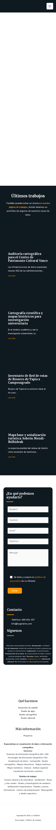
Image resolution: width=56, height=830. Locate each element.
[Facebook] (11, 638)
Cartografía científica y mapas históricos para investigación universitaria (25, 318)
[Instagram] (28, 638)
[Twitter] (19, 638)
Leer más (11, 276)
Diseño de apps (28, 711)
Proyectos (28, 736)
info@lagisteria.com (34, 659)
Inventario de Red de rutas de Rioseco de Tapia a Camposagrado (28, 379)
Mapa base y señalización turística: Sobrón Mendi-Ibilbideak (27, 438)
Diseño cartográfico (28, 715)
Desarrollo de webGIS (28, 708)
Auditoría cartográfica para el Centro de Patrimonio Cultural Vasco (28, 257)
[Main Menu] (50, 6)
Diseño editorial (28, 718)
